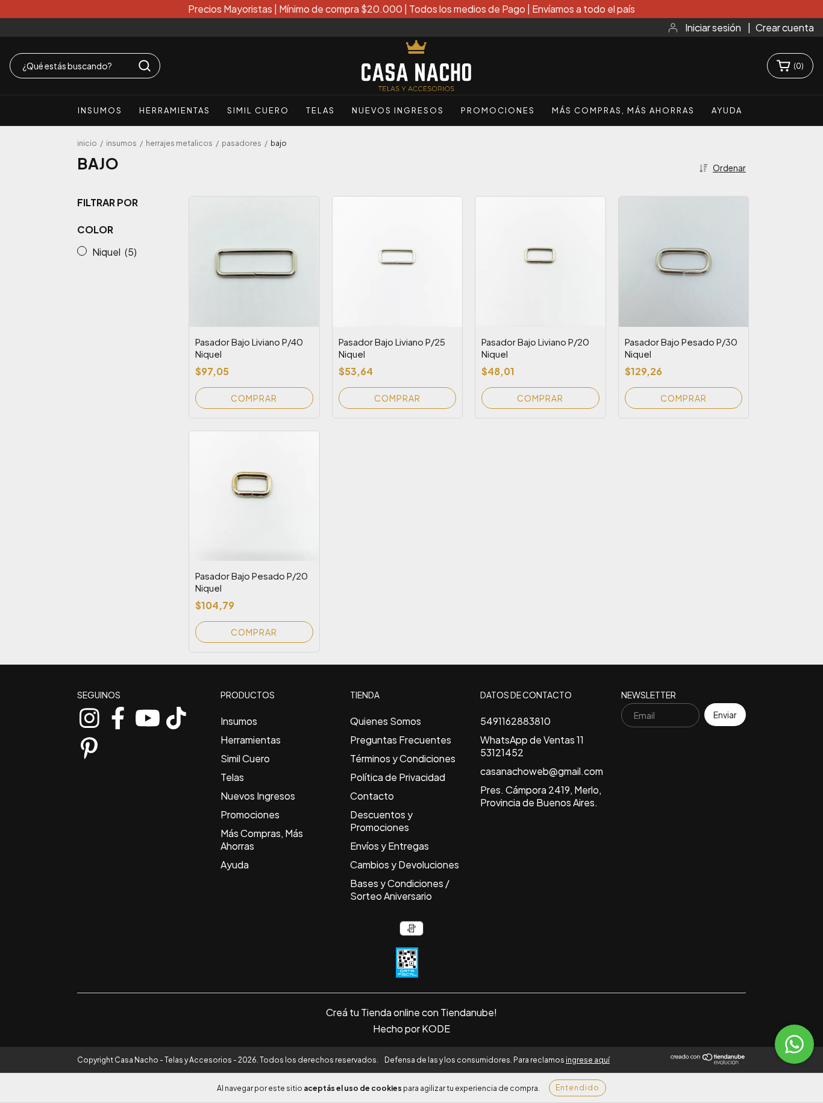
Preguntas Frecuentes (400, 739)
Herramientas (174, 110)
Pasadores (241, 143)
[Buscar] (145, 66)
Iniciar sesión (713, 27)
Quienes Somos (385, 721)
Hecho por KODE (411, 1028)
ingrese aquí (588, 1059)
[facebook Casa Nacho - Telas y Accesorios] (118, 715)
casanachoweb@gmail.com (541, 771)
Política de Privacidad (397, 777)
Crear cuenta (785, 27)
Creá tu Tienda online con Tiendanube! (411, 1012)
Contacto (372, 795)
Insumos (100, 110)
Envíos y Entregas (389, 845)
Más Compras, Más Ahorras (623, 110)
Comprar (254, 398)
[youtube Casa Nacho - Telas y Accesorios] (147, 715)
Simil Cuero (258, 110)
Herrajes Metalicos (179, 143)
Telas (320, 110)
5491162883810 (515, 721)
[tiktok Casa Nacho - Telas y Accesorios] (176, 715)
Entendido (577, 1087)
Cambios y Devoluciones (404, 864)
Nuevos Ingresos (398, 110)
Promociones (498, 110)
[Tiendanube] (708, 1062)
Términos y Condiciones (402, 758)
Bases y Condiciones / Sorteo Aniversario (399, 889)
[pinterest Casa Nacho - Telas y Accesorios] (89, 745)
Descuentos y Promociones (381, 820)
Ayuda (727, 110)
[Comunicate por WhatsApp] (794, 1044)
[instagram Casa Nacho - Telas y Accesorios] (89, 715)
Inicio (87, 143)
